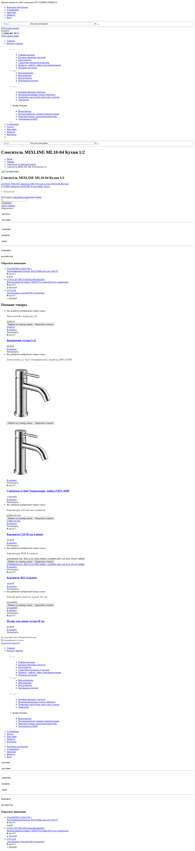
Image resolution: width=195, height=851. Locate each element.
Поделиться (7, 208)
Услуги (10, 127)
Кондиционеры (25, 73)
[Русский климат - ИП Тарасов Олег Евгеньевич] (10, 28)
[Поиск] (98, 24)
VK (18, 643)
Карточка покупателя (17, 7)
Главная (11, 41)
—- (14, 70)
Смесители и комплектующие (27, 197)
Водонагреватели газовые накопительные (38, 114)
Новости (11, 15)
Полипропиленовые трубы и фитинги (37, 94)
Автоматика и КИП (28, 119)
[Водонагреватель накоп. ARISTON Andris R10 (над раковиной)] (100, 279)
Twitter (14, 643)
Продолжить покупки (44, 324)
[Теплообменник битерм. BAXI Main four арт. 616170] (100, 268)
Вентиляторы (24, 75)
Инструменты (25, 78)
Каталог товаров (15, 43)
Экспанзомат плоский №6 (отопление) (26, 293)
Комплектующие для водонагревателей (37, 116)
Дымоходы (23, 100)
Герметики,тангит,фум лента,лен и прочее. (39, 97)
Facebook (6, 643)
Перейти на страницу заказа (20, 324)
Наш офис (12, 129)
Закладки (11, 12)
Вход (9, 17)
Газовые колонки (26, 55)
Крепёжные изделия (28, 80)
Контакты (11, 134)
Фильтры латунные (27, 67)
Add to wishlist (8, 205)
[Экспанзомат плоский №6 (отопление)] (100, 290)
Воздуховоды (24, 60)
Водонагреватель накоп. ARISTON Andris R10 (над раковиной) (38, 282)
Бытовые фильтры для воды (31, 57)
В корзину (6, 203)
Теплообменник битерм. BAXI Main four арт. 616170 (32, 271)
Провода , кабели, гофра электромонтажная (39, 65)
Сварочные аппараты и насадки (33, 62)
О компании (13, 10)
